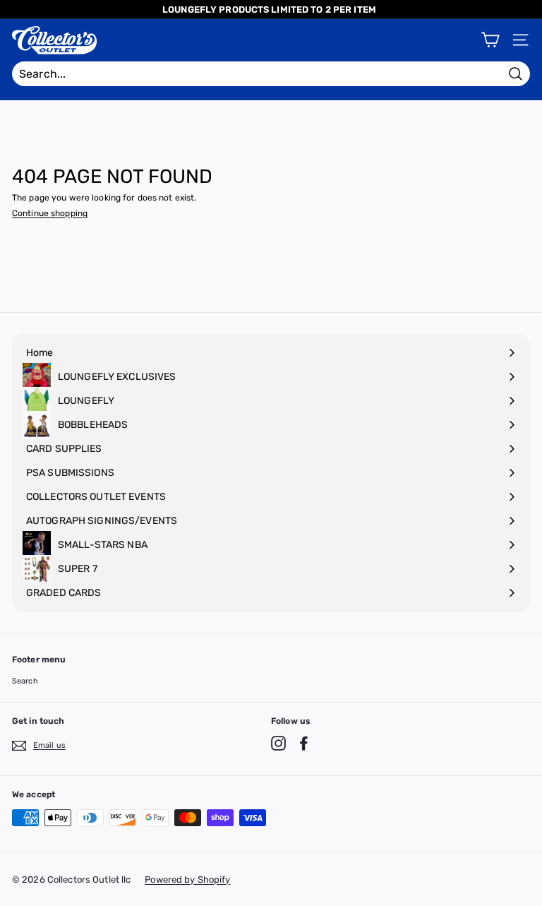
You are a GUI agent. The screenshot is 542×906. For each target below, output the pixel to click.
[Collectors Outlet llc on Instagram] (278, 743)
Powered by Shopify (187, 879)
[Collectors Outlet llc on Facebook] (303, 743)
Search (25, 681)
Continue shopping (50, 213)
